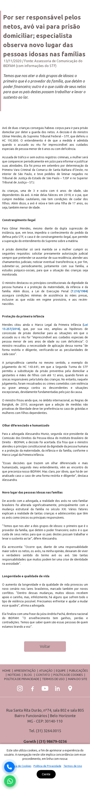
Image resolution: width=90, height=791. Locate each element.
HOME (6, 670)
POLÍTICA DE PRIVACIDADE (21, 679)
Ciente (46, 774)
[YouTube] (45, 688)
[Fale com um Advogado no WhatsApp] (10, 781)
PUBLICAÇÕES (78, 670)
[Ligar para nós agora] (9, 767)
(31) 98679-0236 (53, 741)
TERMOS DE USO (53, 679)
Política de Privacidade (47, 765)
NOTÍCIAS (14, 674)
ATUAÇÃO (46, 670)
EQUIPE (61, 670)
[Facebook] (32, 688)
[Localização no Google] (70, 688)
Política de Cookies (19, 765)
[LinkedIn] (57, 688)
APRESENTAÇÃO (25, 670)
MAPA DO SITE (77, 679)
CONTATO (43, 674)
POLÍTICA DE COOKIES (68, 674)
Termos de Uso (72, 765)
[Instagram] (20, 688)
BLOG (28, 674)
